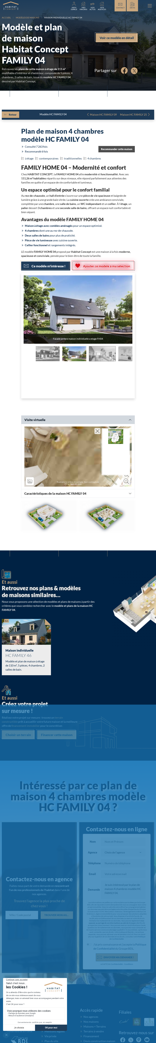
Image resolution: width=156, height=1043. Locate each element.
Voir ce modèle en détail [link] (117, 38)
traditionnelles (73, 158)
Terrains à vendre (93, 1031)
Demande (92, 889)
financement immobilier (25, 725)
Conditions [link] (128, 964)
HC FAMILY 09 (103, 114)
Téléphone (92, 863)
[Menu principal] (149, 6)
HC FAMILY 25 (133, 114)
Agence (92, 852)
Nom (93, 841)
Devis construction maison (99, 1041)
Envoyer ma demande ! (119, 957)
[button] (116, 149)
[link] (74, 5)
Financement (91, 1036)
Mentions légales (54, 1031)
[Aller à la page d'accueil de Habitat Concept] (11, 5)
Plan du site (51, 1041)
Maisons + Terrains (94, 1026)
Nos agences (90, 1016)
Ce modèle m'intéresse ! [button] (49, 266)
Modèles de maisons (27, 17)
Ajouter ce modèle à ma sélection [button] (106, 266)
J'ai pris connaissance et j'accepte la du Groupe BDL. (119, 946)
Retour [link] (13, 114)
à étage (29, 158)
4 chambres (94, 158)
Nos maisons (91, 1021)
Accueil (6, 17)
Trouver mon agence (58, 915)
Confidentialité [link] (117, 964)
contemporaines (48, 158)
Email (92, 874)
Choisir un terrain (18, 735)
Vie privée (50, 1036)
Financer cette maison (57, 735)
